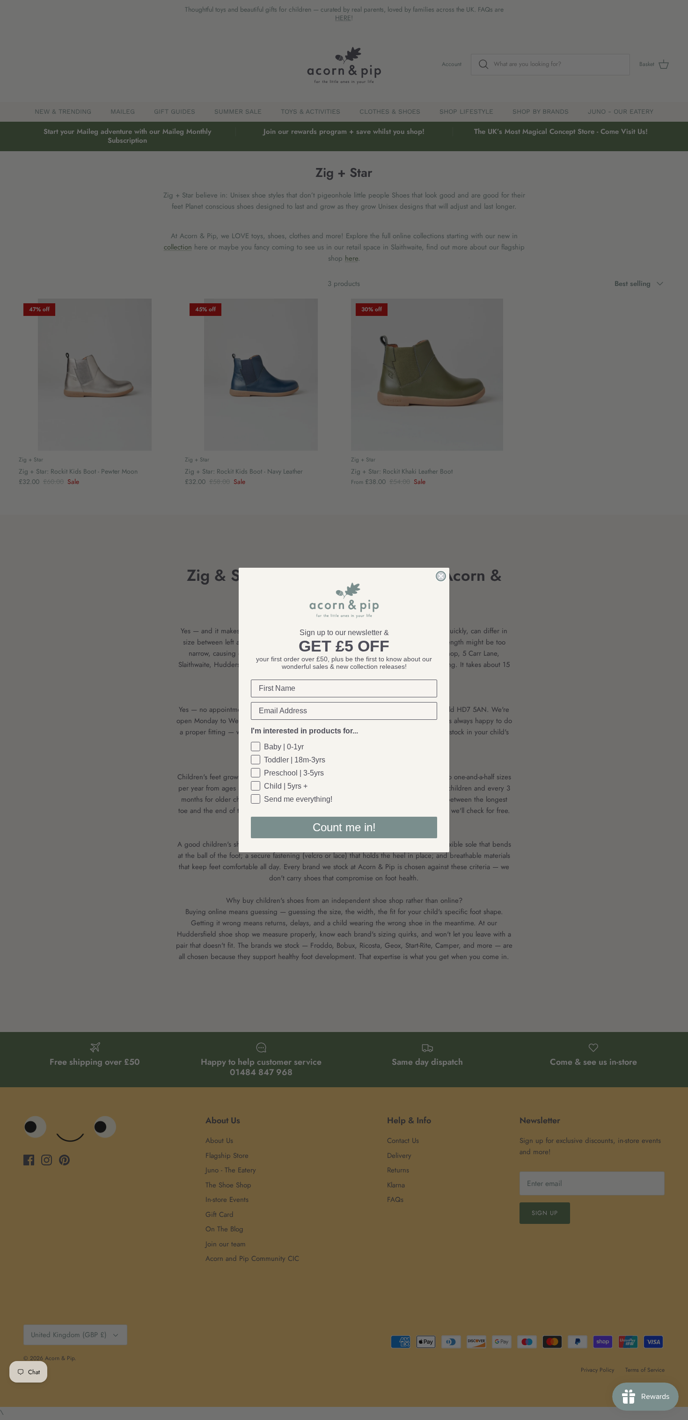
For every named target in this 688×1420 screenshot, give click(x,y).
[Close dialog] (441, 576)
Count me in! (344, 827)
